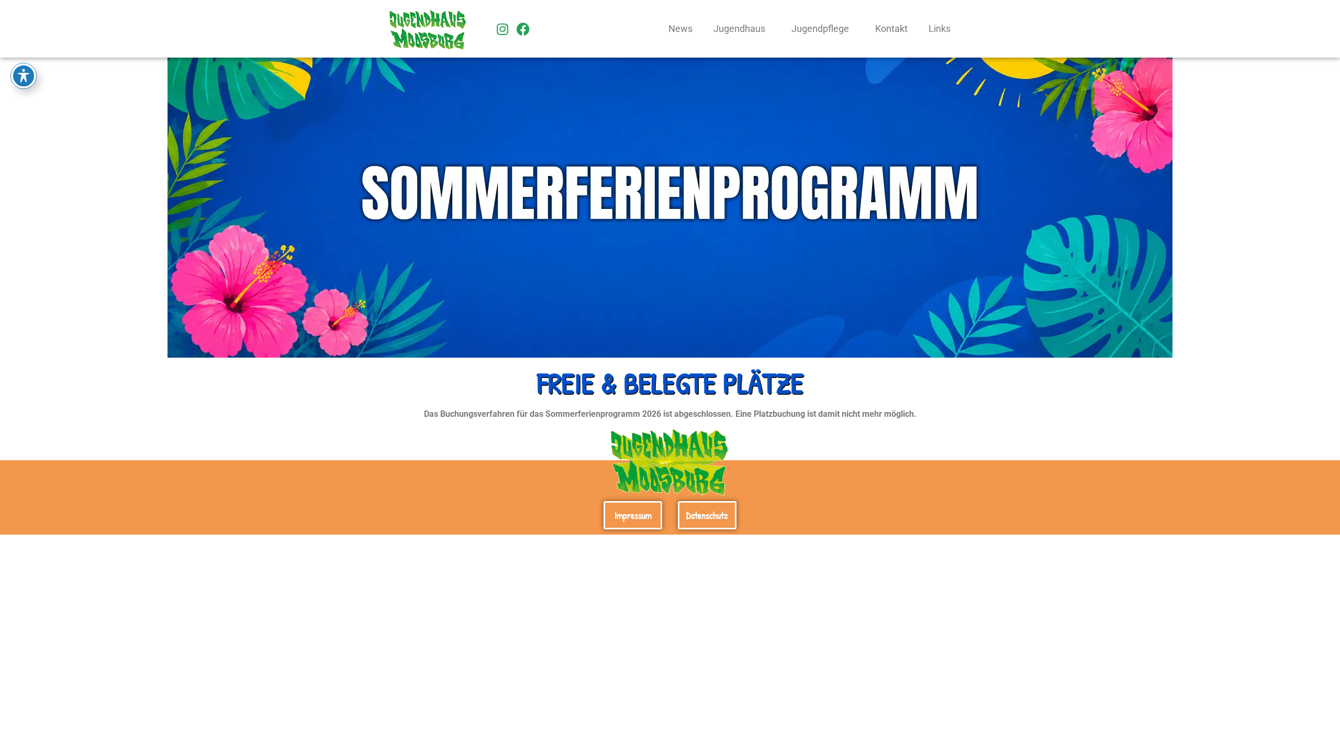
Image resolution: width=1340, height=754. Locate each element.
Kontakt (891, 29)
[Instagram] (502, 29)
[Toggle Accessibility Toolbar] (23, 75)
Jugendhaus (739, 29)
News (680, 29)
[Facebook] (523, 29)
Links (940, 29)
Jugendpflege (820, 29)
